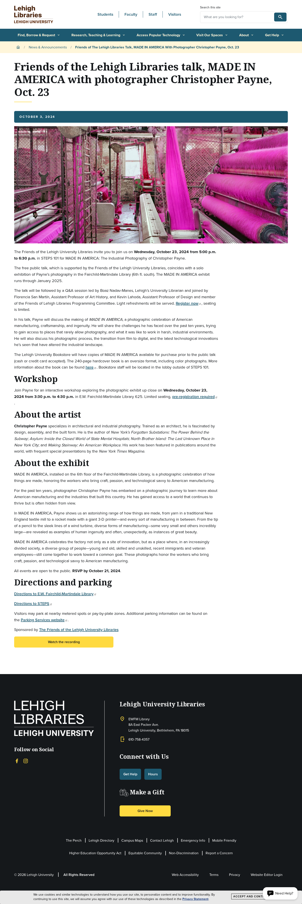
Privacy (234, 874)
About (246, 35)
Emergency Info (193, 840)
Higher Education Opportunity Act (95, 853)
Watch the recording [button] (64, 641)
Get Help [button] (130, 774)
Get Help (274, 35)
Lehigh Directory (101, 840)
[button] (280, 893)
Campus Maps (132, 840)
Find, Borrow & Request (39, 35)
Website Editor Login (267, 874)
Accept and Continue (251, 896)
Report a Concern (219, 853)
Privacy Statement (195, 899)
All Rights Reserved (78, 874)
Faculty (130, 14)
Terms (213, 874)
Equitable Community (145, 853)
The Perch (74, 840)
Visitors (174, 14)
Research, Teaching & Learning (98, 35)
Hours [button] (153, 774)
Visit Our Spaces (212, 35)
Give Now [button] (145, 810)
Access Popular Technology (161, 35)
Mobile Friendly (224, 840)
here (90, 367)
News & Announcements (48, 47)
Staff (153, 14)
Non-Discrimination (184, 853)
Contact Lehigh (162, 840)
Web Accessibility (185, 874)
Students (105, 14)
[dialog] (151, 897)
